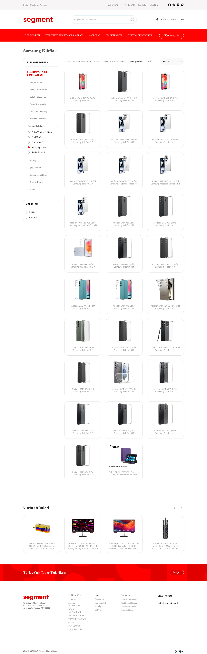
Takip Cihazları (36, 82)
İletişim (176, 572)
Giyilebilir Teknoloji (38, 111)
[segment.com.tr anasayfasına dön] (38, 19)
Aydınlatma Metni (128, 606)
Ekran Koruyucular (38, 104)
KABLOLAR (94, 35)
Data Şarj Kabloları (38, 97)
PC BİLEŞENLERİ (32, 35)
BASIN (71, 623)
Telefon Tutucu (36, 182)
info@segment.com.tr (168, 603)
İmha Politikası (127, 610)
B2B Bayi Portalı (168, 19)
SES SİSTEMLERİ (114, 35)
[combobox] (172, 61)
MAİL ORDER (74, 626)
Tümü (32, 189)
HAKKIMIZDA (74, 599)
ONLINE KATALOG (76, 616)
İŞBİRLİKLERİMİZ (76, 630)
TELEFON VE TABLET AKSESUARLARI (64, 35)
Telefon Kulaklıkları (38, 175)
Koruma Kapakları (38, 119)
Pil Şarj (33, 160)
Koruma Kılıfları (35, 126)
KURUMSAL (112, 5)
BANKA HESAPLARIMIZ (75, 604)
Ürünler (76, 62)
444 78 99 (165, 596)
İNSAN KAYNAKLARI (74, 610)
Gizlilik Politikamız (129, 603)
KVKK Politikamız (129, 599)
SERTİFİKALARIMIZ (77, 619)
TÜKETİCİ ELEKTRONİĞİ (140, 35)
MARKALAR (129, 5)
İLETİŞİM (142, 5)
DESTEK (154, 5)
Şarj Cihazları (36, 167)
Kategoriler (171, 35)
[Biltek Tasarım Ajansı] (179, 651)
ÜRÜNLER (99, 599)
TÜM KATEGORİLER (37, 62)
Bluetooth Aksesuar (38, 90)
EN (182, 19)
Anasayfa (67, 62)
